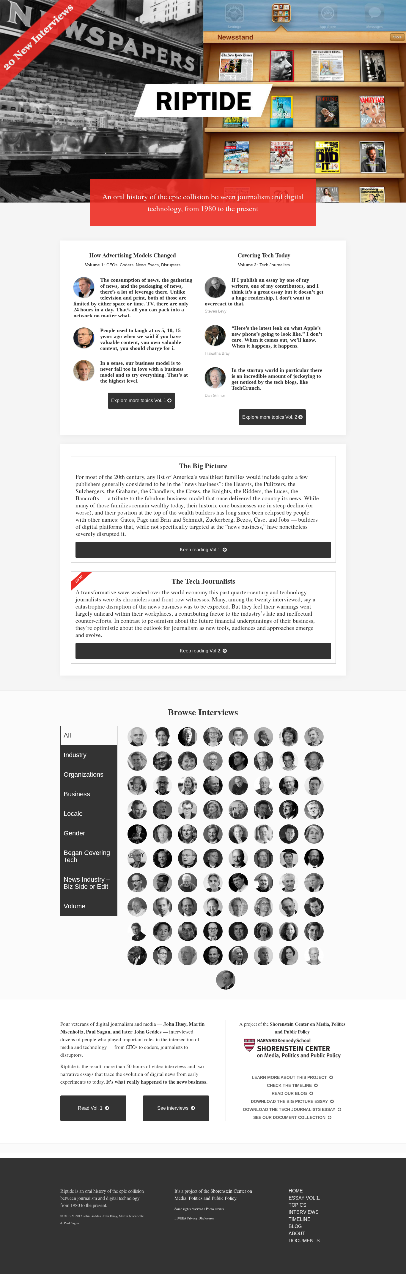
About (297, 1233)
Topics (297, 1205)
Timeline (300, 1219)
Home (296, 1190)
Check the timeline (290, 1085)
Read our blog (290, 1093)
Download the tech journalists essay (290, 1109)
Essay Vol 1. (304, 1197)
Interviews (304, 1212)
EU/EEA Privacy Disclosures (194, 1218)
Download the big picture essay (290, 1101)
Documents (304, 1240)
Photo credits (215, 1208)
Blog (295, 1226)
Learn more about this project (290, 1077)
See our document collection (290, 1117)
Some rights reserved (188, 1208)
